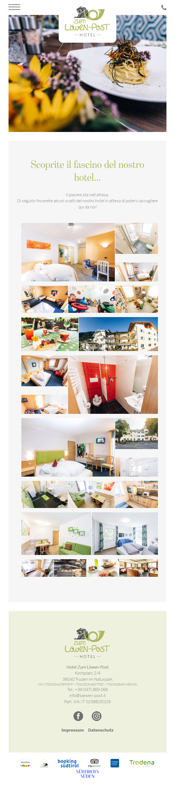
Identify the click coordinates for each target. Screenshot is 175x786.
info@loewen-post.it (87, 695)
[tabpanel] (87, 73)
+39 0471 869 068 (91, 689)
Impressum (72, 730)
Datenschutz (101, 730)
